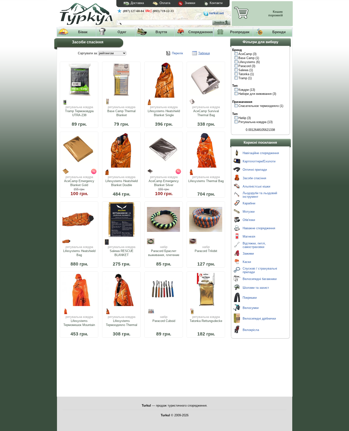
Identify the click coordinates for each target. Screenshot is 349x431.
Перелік (177, 53)
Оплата (165, 3)
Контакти (216, 3)
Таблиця (204, 53)
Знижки (189, 3)
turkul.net (216, 13)
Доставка (137, 3)
